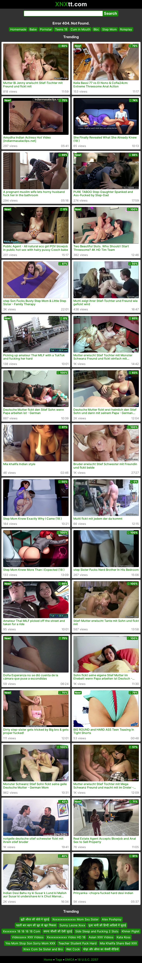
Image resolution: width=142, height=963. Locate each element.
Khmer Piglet (130, 931)
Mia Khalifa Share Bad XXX (118, 943)
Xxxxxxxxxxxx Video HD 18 (66, 937)
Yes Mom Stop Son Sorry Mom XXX (30, 943)
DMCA (70, 959)
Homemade (18, 29)
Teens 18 (61, 29)
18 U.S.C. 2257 (87, 959)
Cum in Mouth (80, 29)
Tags (58, 959)
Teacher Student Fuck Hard (77, 943)
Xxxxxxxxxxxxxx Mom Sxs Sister (75, 919)
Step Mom (109, 29)
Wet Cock (73, 949)
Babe (33, 29)
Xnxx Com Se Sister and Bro (43, 949)
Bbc (96, 29)
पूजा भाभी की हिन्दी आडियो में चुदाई (107, 925)
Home (48, 959)
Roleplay (126, 29)
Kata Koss (123, 937)
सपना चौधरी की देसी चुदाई (57, 931)
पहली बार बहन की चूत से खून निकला (36, 925)
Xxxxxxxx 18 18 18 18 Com (21, 931)
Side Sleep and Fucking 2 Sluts (96, 931)
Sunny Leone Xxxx (72, 925)
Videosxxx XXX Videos (27, 937)
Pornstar (46, 29)
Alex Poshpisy (111, 919)
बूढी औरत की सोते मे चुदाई (35, 919)
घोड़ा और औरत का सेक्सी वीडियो (101, 949)
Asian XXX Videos (101, 937)
